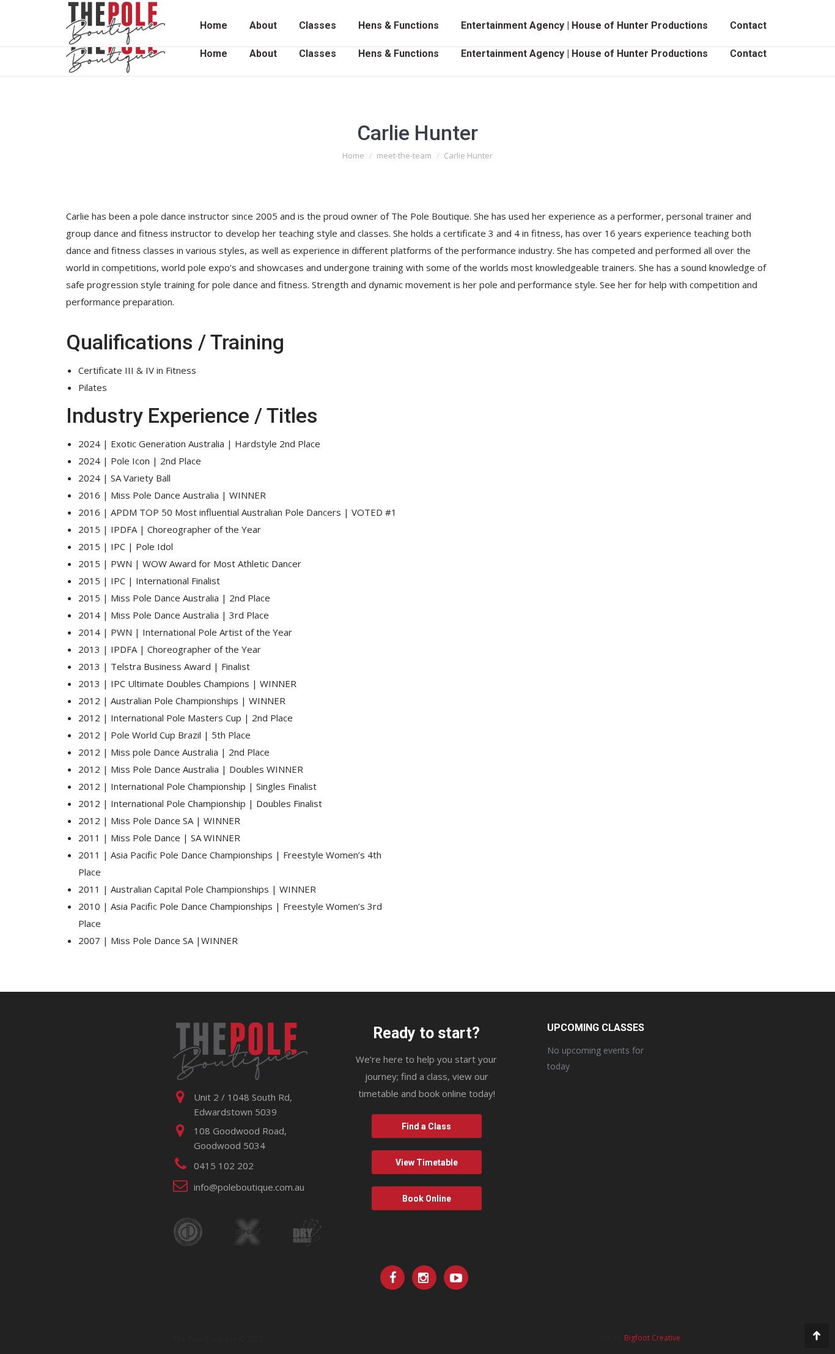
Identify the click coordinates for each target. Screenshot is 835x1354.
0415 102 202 (224, 1165)
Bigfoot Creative (652, 1338)
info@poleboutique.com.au (249, 1187)
